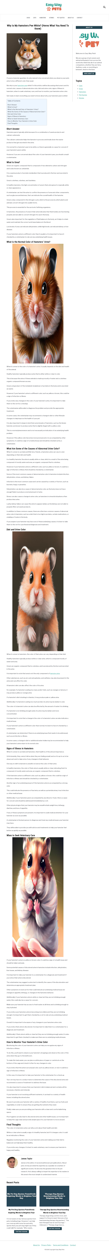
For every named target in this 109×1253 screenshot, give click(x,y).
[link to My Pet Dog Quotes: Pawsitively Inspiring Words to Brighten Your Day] (21, 1196)
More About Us (89, 73)
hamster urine (55, 673)
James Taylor (26, 1159)
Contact (79, 18)
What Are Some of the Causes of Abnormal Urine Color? (26, 112)
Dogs (28, 18)
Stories (51, 18)
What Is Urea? (12, 107)
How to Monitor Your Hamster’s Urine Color (22, 121)
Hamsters (42, 18)
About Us (71, 18)
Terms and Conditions (60, 1245)
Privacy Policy (46, 1245)
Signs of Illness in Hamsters (17, 116)
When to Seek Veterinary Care (18, 119)
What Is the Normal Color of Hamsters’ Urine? (23, 109)
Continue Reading (21, 1231)
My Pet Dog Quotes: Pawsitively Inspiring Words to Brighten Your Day (21, 1213)
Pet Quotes (61, 18)
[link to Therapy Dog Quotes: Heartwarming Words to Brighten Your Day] (54, 1196)
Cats (34, 18)
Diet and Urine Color (14, 114)
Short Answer (12, 105)
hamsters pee (22, 85)
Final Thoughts (12, 123)
